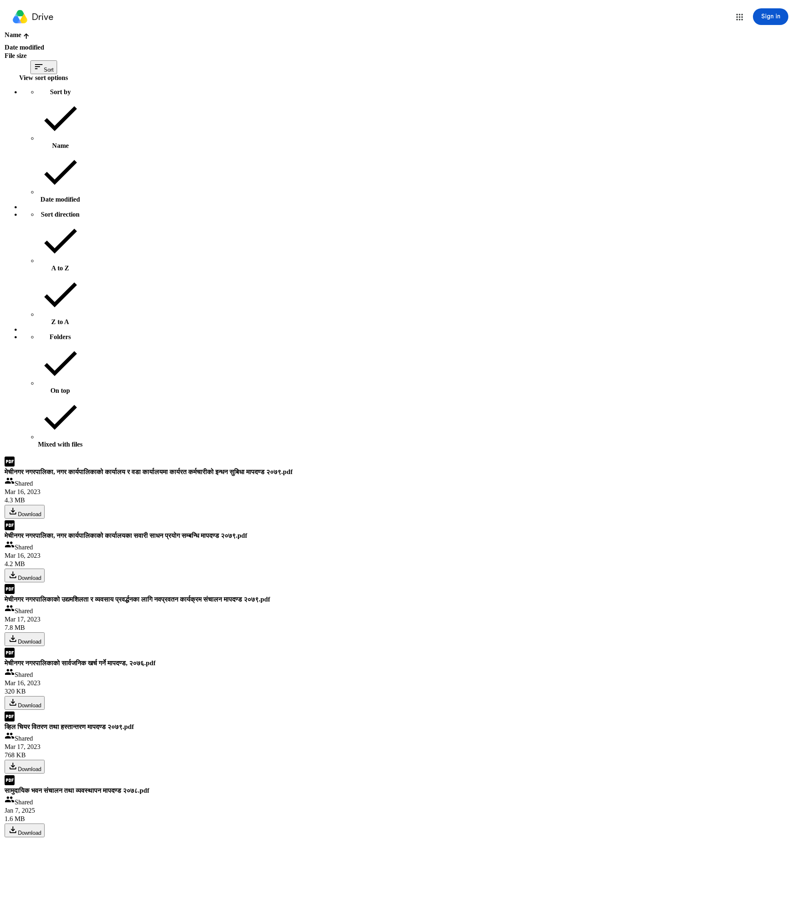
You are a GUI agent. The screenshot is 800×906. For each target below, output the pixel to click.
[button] (739, 17)
